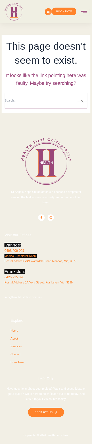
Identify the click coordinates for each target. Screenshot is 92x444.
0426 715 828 (14, 277)
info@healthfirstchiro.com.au (23, 297)
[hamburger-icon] (84, 12)
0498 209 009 (14, 251)
